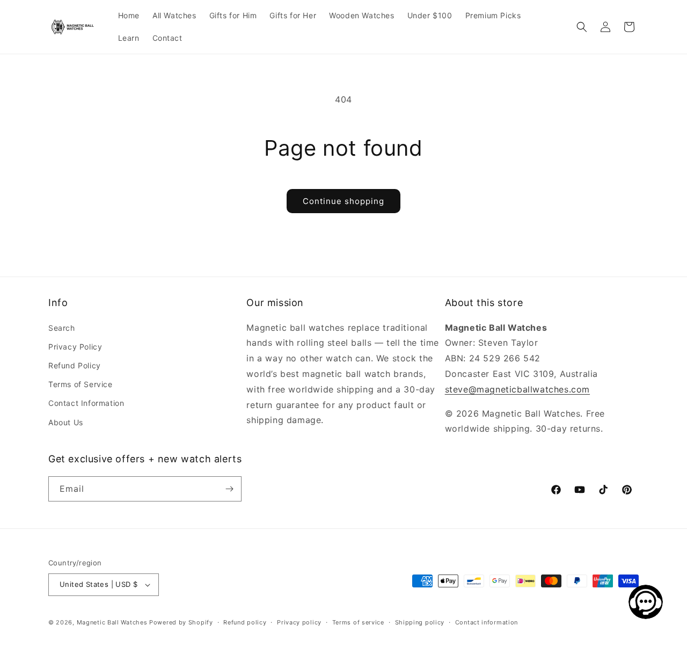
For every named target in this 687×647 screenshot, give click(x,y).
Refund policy (244, 622)
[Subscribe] (229, 488)
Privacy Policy (75, 346)
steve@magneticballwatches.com (517, 389)
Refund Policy (74, 365)
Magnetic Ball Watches (112, 622)
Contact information (486, 622)
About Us (65, 422)
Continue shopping (343, 201)
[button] (582, 27)
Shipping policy (420, 622)
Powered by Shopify (181, 622)
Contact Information (86, 403)
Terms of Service (80, 384)
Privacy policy (299, 622)
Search (61, 327)
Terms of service (358, 622)
